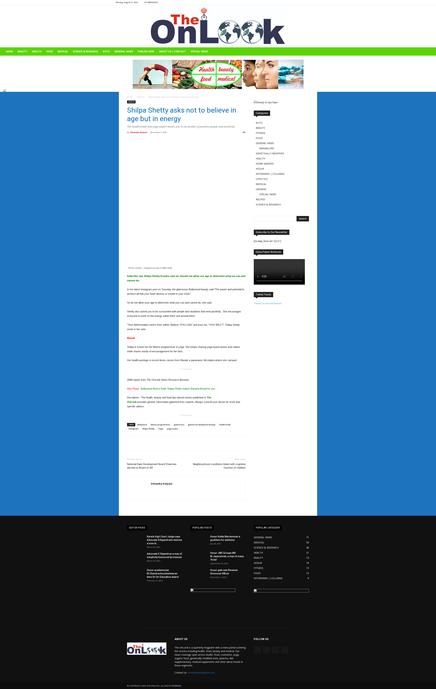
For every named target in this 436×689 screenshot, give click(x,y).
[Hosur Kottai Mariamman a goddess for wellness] (198, 541)
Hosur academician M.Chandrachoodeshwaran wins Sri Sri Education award (163, 573)
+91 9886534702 (151, 2)
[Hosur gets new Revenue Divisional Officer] (198, 574)
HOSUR (260, 168)
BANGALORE (266, 148)
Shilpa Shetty (148, 428)
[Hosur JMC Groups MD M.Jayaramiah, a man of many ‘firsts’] (198, 557)
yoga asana (172, 428)
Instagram (133, 428)
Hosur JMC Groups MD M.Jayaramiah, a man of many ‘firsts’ (227, 556)
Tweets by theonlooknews (268, 303)
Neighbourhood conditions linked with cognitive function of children (219, 466)
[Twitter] (317, 2)
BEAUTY (22, 51)
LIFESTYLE (262, 179)
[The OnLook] (218, 26)
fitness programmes (160, 424)
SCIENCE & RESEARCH (85, 51)
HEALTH (36, 51)
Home (130, 97)
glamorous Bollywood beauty (201, 424)
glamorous (179, 424)
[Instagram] (306, 2)
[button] (432, 51)
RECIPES (260, 199)
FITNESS (260, 133)
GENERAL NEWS (123, 51)
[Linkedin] (312, 2)
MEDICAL (63, 51)
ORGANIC (261, 189)
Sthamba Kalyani (138, 132)
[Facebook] (300, 2)
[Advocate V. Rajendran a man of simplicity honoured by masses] (135, 558)
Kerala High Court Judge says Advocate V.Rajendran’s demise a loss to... (164, 540)
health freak (225, 424)
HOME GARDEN (265, 163)
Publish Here (146, 51)
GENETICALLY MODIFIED (270, 153)
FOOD (49, 51)
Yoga (160, 428)
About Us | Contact (172, 51)
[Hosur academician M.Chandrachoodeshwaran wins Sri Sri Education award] (135, 574)
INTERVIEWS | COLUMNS (270, 173)
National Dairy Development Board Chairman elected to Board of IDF (151, 466)
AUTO (106, 51)
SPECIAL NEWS (199, 51)
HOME (9, 51)
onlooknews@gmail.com (201, 672)
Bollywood (142, 424)
